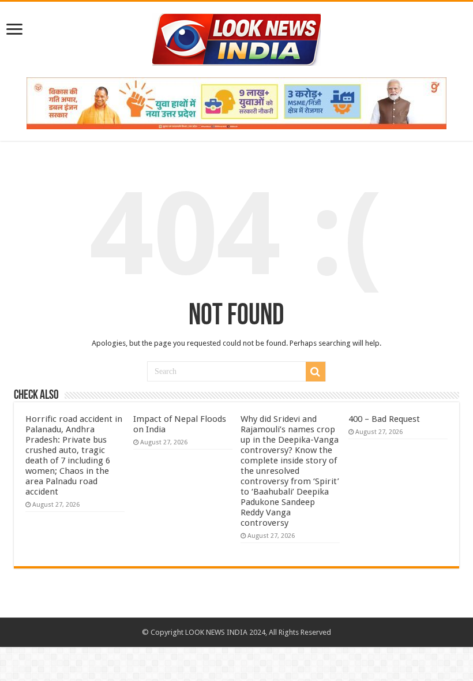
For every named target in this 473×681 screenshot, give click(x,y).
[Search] (315, 371)
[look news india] (236, 37)
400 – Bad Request (384, 419)
